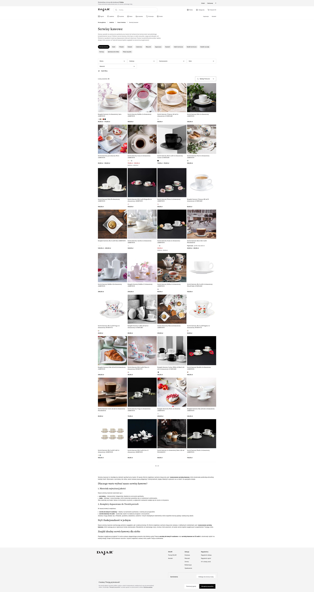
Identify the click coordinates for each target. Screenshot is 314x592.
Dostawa (187, 555)
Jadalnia (111, 22)
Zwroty (187, 561)
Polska (191, 10)
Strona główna (102, 22)
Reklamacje (188, 565)
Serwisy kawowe (133, 22)
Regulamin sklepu (206, 555)
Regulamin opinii (206, 558)
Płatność (187, 558)
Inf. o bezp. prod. (206, 561)
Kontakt (214, 16)
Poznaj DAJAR (172, 555)
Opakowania (188, 568)
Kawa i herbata (121, 22)
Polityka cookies (147, 587)
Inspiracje (206, 16)
